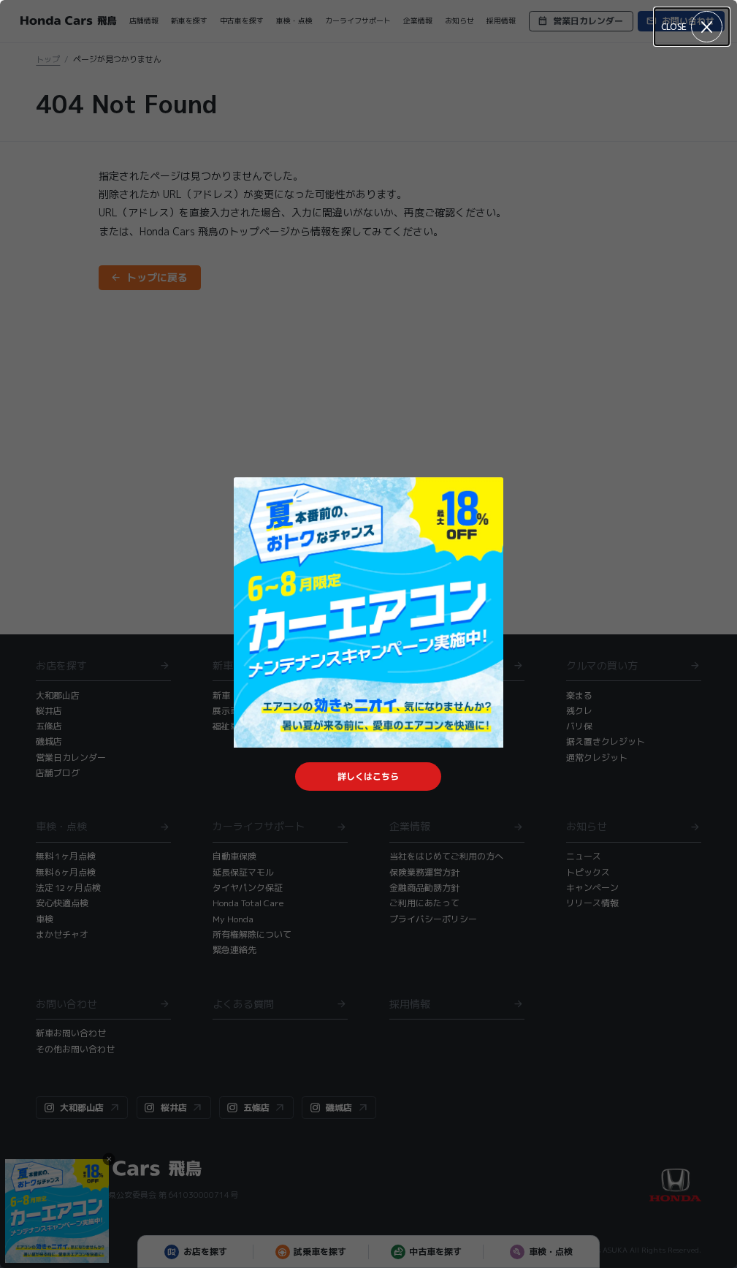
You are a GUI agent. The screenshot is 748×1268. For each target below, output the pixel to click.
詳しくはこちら (368, 776)
